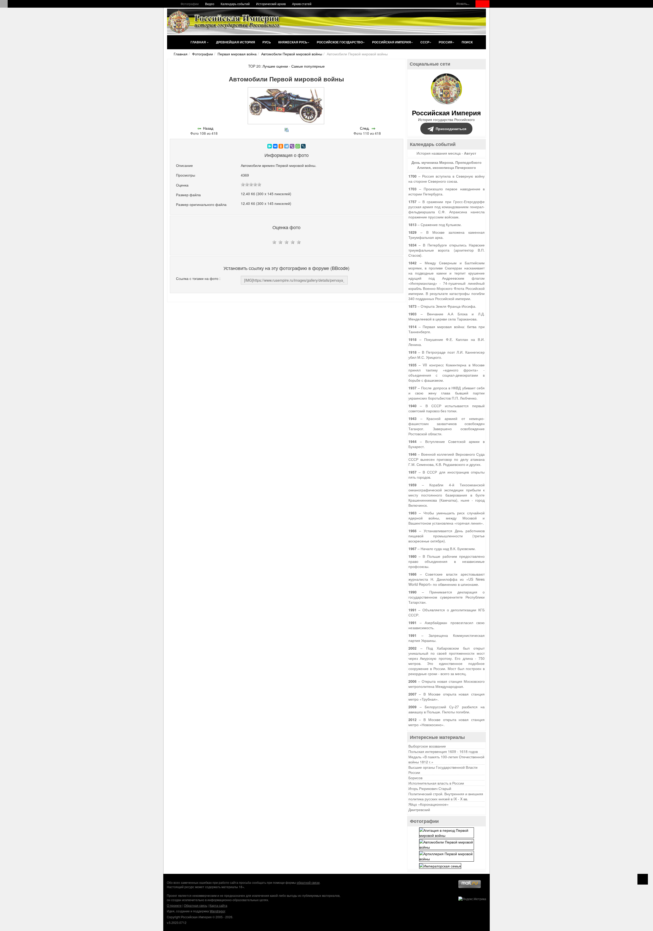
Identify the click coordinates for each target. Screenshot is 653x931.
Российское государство (340, 42)
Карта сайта (218, 905)
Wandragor (217, 911)
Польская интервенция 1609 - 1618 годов (443, 751)
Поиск (467, 42)
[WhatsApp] (297, 146)
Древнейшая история (235, 42)
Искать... (462, 4)
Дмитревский (419, 809)
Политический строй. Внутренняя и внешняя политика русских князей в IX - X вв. (445, 796)
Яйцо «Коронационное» (428, 804)
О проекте (174, 905)
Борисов (415, 777)
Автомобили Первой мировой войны (291, 53)
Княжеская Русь (292, 42)
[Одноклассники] (281, 146)
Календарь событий (235, 4)
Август (470, 153)
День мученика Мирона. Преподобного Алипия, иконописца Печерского (446, 165)
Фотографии (190, 4)
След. (365, 128)
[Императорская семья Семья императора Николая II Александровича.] (440, 865)
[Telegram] (286, 146)
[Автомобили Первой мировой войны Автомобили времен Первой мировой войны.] (446, 844)
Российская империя (391, 42)
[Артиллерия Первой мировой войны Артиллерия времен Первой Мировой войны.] (446, 855)
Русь (266, 42)
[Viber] (292, 146)
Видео (209, 4)
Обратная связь (195, 905)
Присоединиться (451, 128)
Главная (199, 42)
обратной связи (308, 882)
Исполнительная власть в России (436, 783)
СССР (424, 42)
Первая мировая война (237, 53)
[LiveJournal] (303, 146)
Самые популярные (308, 66)
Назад (208, 128)
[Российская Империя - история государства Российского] (224, 21)
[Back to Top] (642, 879)
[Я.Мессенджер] (269, 146)
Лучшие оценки (275, 66)
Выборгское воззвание (427, 746)
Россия (445, 42)
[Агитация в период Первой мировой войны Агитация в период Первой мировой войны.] (446, 832)
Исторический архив (271, 4)
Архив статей (301, 4)
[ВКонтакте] (275, 146)
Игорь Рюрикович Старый (429, 788)
